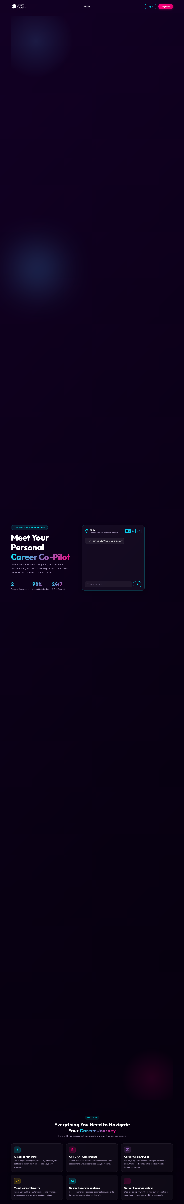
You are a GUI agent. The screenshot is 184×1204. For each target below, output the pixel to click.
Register (165, 6)
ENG (128, 531)
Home (87, 6)
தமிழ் (138, 531)
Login (150, 6)
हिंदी (133, 531)
